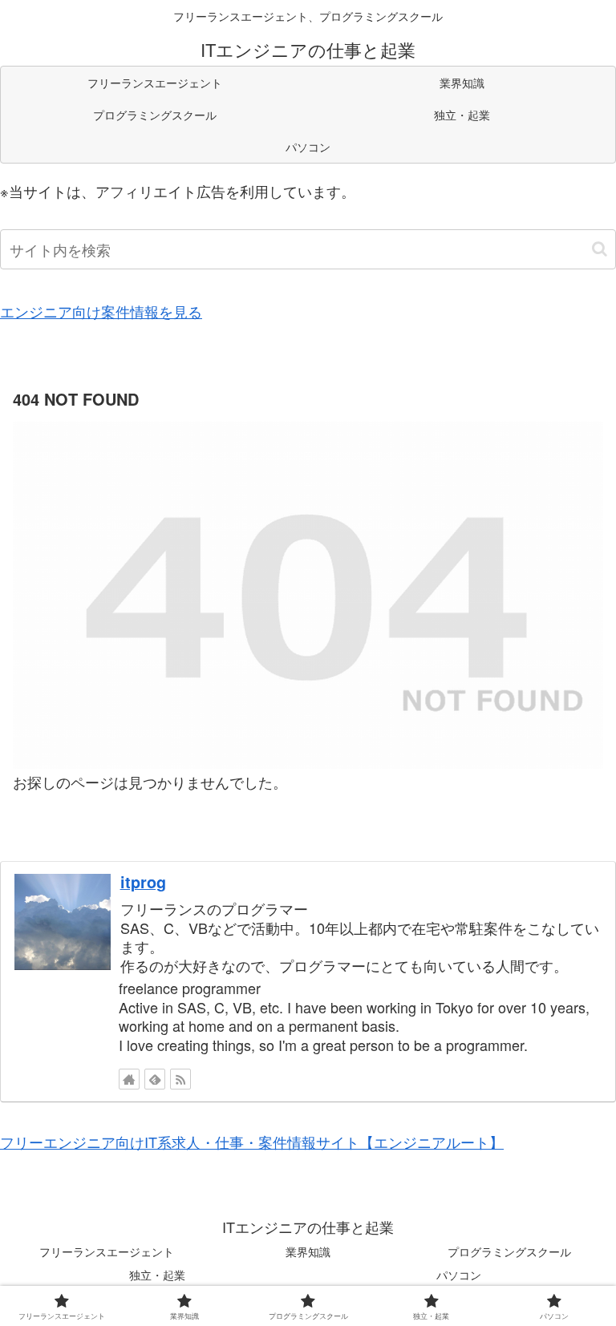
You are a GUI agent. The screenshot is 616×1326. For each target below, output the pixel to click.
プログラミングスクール (509, 1251)
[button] (600, 249)
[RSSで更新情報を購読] (180, 1079)
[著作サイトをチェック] (129, 1079)
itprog (143, 882)
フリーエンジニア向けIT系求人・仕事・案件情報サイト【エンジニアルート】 (252, 1141)
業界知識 (308, 1251)
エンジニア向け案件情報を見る (101, 311)
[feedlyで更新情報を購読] (154, 1079)
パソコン (458, 1275)
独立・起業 (157, 1275)
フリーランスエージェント (106, 1251)
